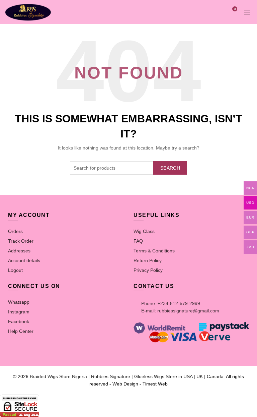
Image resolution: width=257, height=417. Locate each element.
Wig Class (144, 231)
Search (170, 168)
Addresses (19, 250)
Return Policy (148, 260)
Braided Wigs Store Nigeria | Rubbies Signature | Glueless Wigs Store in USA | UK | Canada (127, 376)
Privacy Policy (148, 270)
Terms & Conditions (154, 250)
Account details (24, 260)
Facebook (18, 321)
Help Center (20, 331)
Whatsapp (18, 302)
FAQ (138, 241)
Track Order (20, 241)
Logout (15, 270)
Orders (15, 231)
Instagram (18, 311)
